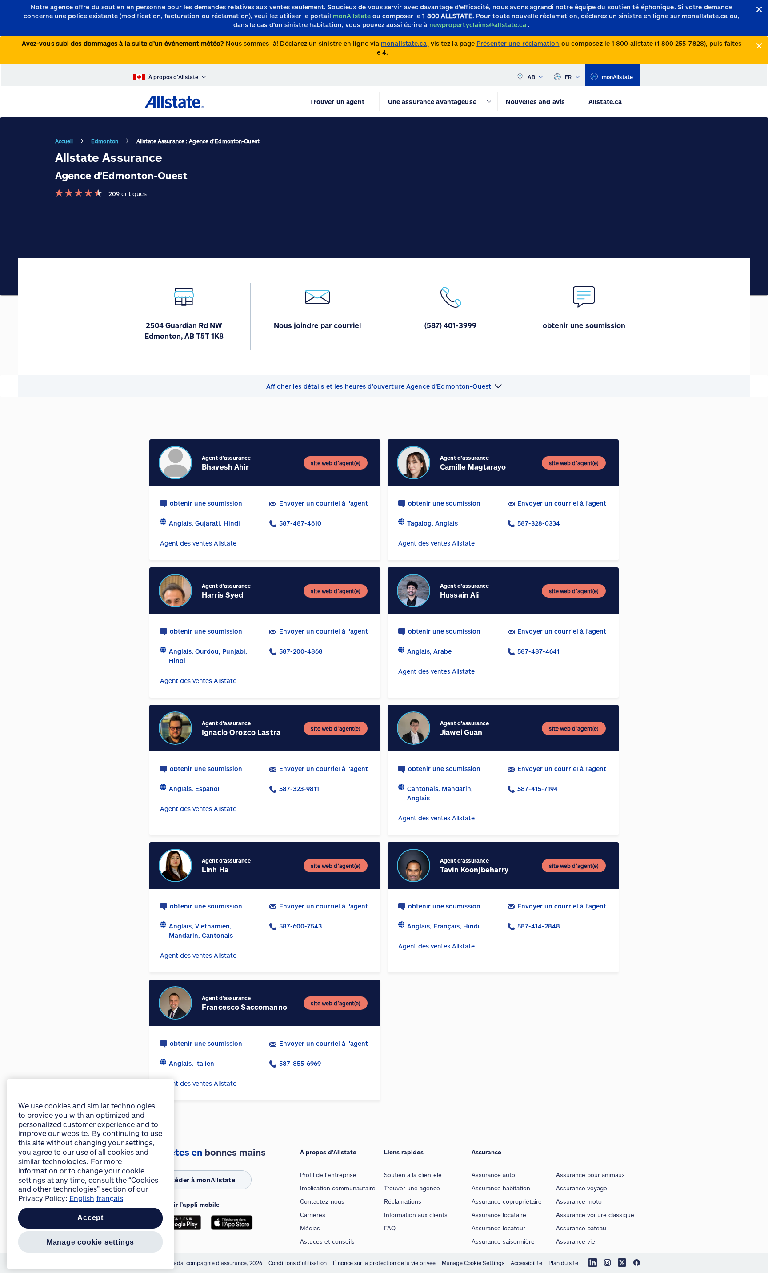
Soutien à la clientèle (413, 1174)
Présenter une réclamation (517, 43)
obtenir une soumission (206, 503)
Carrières (312, 1214)
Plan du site (563, 1263)
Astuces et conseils (327, 1241)
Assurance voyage (581, 1188)
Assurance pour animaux (590, 1174)
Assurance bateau (581, 1228)
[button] (384, 386)
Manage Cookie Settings (473, 1263)
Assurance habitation (501, 1188)
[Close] (759, 9)
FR (568, 77)
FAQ (390, 1228)
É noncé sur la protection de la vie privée (384, 1263)
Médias (310, 1228)
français (109, 1198)
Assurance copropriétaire (507, 1201)
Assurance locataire (499, 1214)
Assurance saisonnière (503, 1241)
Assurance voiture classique (595, 1214)
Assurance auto (493, 1174)
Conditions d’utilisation (297, 1263)
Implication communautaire (338, 1188)
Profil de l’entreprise (328, 1174)
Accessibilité (526, 1263)
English (81, 1198)
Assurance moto (579, 1201)
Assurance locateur (498, 1228)
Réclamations (402, 1201)
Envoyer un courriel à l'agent (323, 503)
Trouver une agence (412, 1188)
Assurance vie (575, 1241)
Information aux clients (416, 1214)
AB (531, 77)
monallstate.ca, (404, 43)
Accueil (64, 141)
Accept (90, 1218)
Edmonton (104, 141)
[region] (90, 1174)
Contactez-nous (322, 1201)
